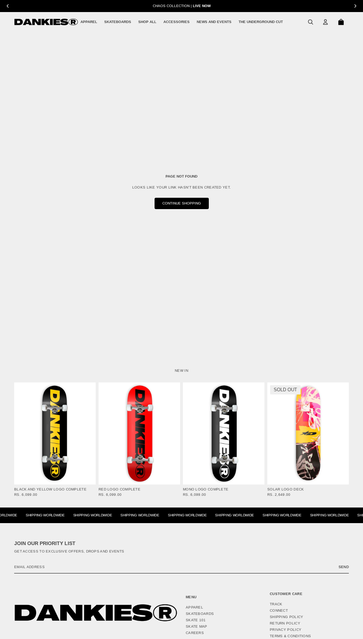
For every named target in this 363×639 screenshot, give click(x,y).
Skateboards (200, 614)
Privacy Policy (285, 630)
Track (276, 604)
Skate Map (196, 626)
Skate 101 (196, 620)
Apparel (194, 607)
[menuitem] (88, 22)
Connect (279, 610)
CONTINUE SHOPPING (181, 203)
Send (344, 567)
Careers (195, 633)
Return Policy (285, 623)
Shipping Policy (286, 617)
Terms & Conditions (290, 636)
